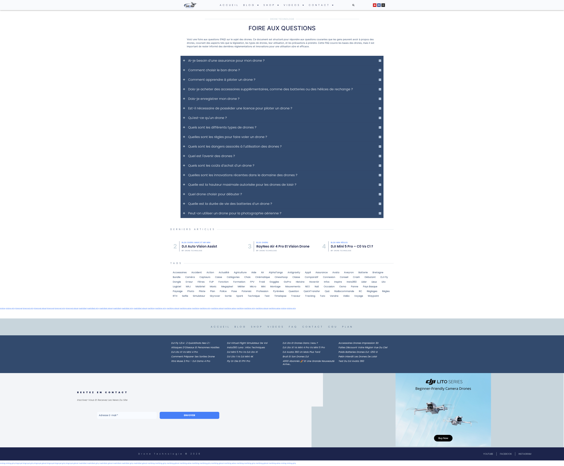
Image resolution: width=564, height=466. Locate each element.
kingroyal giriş (28, 308)
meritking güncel (173, 308)
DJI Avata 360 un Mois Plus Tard (301, 352)
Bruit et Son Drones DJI (296, 356)
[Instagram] (383, 5)
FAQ (293, 326)
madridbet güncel (106, 308)
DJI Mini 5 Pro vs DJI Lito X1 (242, 352)
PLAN (347, 326)
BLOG (249, 5)
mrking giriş (10, 308)
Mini (208, 242)
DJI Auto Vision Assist (199, 246)
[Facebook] (379, 5)
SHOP (269, 5)
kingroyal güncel (40, 308)
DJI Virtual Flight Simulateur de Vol (247, 343)
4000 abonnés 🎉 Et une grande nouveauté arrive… (308, 362)
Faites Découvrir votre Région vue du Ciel (363, 347)
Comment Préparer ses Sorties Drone (193, 356)
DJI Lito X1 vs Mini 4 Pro (184, 352)
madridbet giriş (93, 308)
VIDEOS (292, 5)
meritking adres (186, 308)
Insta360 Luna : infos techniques (246, 347)
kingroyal (18, 308)
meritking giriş (160, 308)
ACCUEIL (229, 5)
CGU (333, 326)
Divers (190, 242)
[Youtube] (374, 5)
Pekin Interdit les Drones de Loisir (358, 356)
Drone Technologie (193, 250)
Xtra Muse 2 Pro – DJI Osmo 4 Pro (190, 361)
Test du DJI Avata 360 (351, 361)
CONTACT (319, 5)
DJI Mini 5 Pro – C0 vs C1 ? (352, 246)
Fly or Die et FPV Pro (238, 361)
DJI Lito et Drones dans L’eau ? (300, 343)
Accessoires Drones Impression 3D (358, 343)
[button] (353, 5)
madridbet (83, 308)
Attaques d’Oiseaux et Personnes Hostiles (195, 347)
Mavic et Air (200, 242)
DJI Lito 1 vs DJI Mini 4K (240, 356)
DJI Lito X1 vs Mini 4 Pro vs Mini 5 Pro (304, 347)
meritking (151, 308)
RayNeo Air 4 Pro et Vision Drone (282, 246)
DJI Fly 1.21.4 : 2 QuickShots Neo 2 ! (190, 343)
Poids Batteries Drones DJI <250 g (358, 352)
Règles (344, 242)
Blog (184, 242)
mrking (2, 308)
